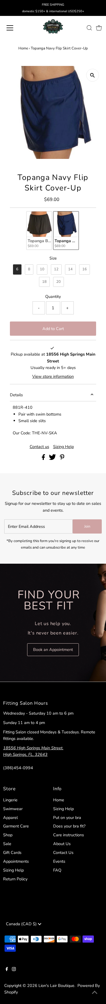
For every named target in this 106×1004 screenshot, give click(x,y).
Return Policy (15, 879)
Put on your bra (67, 817)
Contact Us (63, 852)
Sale (7, 844)
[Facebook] (6, 969)
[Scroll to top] (94, 992)
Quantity (53, 296)
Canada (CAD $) (22, 924)
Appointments (16, 861)
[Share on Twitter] (53, 458)
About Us (62, 844)
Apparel (10, 817)
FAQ (57, 870)
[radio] (39, 230)
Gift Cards (12, 852)
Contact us (39, 447)
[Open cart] (99, 28)
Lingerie (10, 800)
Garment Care (16, 826)
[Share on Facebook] (44, 458)
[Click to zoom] (92, 75)
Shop (7, 835)
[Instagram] (13, 969)
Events (59, 861)
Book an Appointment (53, 649)
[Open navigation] (15, 28)
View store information (53, 376)
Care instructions (68, 835)
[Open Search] (89, 27)
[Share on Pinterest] (62, 458)
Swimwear (13, 809)
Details (16, 395)
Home (23, 48)
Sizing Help (63, 447)
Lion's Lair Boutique (56, 985)
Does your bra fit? (69, 826)
